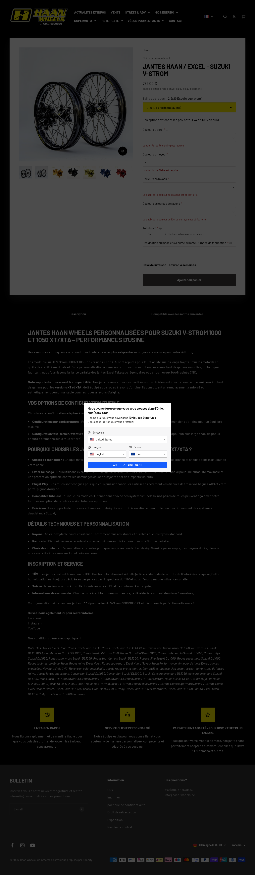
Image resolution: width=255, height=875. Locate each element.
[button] (127, 439)
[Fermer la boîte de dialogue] (168, 406)
